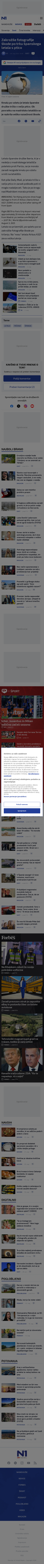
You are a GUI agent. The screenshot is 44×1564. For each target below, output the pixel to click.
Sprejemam (22, 811)
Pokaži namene (22, 804)
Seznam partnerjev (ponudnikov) (15, 796)
